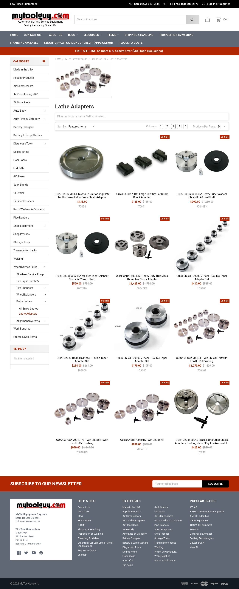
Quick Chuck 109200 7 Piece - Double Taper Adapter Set (201, 277)
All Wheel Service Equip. (30, 274)
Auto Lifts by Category (26, 118)
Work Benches (21, 328)
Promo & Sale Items (25, 336)
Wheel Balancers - (27, 294)
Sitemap (82, 554)
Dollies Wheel (21, 151)
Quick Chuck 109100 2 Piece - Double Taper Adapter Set (142, 359)
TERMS (111, 34)
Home (14, 34)
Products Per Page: (204, 126)
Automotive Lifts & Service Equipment (40, 23)
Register (224, 3)
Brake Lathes (24, 301)
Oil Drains (18, 192)
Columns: (151, 126)
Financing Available (24, 42)
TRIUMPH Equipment (201, 525)
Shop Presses (21, 234)
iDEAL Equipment (199, 520)
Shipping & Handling (139, 34)
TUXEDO (194, 529)
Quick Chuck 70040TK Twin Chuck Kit (142, 439)
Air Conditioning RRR (25, 94)
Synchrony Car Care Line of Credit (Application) (78, 42)
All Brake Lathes (28, 308)
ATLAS (193, 507)
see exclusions (151, 51)
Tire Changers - (25, 287)
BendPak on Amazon (201, 533)
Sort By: (61, 126)
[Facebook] (18, 553)
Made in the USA (23, 69)
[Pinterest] (41, 553)
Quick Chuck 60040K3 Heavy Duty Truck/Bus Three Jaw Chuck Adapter (142, 277)
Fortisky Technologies (202, 538)
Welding (18, 258)
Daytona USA (197, 542)
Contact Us (32, 34)
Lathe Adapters (28, 313)
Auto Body (19, 110)
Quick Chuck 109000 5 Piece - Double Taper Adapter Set (82, 359)
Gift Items (19, 176)
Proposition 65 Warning (176, 34)
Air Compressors (23, 85)
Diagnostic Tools (23, 143)
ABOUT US (55, 34)
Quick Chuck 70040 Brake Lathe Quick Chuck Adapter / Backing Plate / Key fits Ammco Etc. (202, 441)
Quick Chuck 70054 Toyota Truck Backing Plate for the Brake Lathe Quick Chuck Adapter (82, 196)
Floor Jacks (20, 160)
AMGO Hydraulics (199, 516)
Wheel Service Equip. (25, 266)
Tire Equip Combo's (27, 281)
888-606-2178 (33, 521)
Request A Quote (130, 42)
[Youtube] (33, 553)
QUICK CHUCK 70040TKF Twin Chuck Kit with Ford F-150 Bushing (82, 441)
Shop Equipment (23, 225)
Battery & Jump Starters (27, 135)
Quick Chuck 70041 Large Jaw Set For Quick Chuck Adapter (142, 196)
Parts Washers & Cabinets (28, 209)
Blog (71, 34)
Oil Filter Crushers (23, 201)
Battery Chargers (23, 127)
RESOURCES (91, 34)
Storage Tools (21, 242)
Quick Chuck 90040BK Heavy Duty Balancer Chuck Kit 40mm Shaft (202, 196)
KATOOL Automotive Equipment (207, 511)
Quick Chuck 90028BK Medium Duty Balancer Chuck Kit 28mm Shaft (82, 277)
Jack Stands (20, 184)
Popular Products (23, 77)
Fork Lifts (18, 168)
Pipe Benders (21, 217)
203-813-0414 (33, 517)
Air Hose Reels (21, 102)
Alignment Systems (28, 320)
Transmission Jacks (25, 250)
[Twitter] (26, 553)
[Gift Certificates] (208, 19)
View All (194, 547)
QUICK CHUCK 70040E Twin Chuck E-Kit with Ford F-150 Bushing (201, 359)
